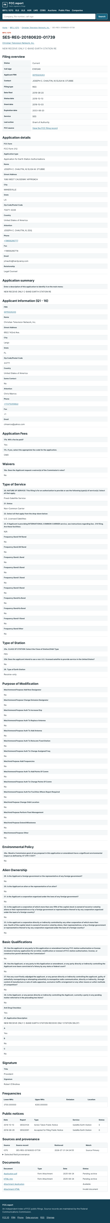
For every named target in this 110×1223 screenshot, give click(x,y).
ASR (29, 10)
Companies (77, 10)
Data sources (32, 1217)
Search (101, 16)
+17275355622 (11, 404)
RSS (42, 1217)
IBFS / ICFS (7, 10)
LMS (36, 10)
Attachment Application (14, 1184)
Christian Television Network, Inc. (36, 27)
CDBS (43, 10)
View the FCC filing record (45, 128)
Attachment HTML (12, 1189)
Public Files (64, 10)
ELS (17, 10)
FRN (13, 1217)
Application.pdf (10, 1173)
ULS (23, 10)
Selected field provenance (17, 1154)
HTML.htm (8, 1179)
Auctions (52, 10)
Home (4, 27)
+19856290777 (11, 240)
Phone (20, 1217)
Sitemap (50, 1217)
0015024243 (38, 75)
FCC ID (5, 1217)
